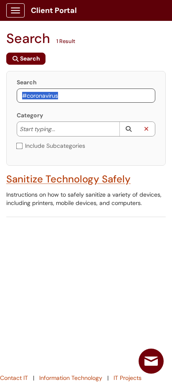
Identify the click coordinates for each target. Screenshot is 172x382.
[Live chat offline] (151, 361)
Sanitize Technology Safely (68, 178)
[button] (128, 129)
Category (30, 115)
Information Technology (70, 378)
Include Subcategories (55, 145)
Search (27, 82)
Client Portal (54, 10)
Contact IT (14, 378)
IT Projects (128, 378)
